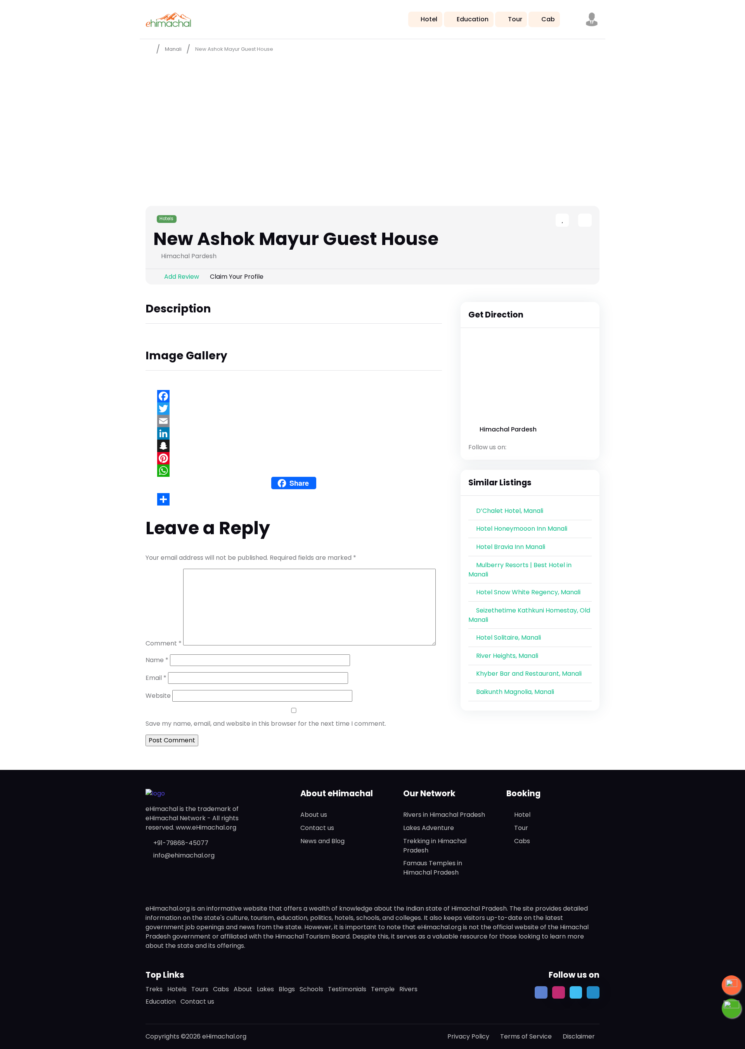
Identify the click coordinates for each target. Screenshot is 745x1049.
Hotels (166, 219)
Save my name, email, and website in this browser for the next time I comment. (266, 723)
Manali (173, 49)
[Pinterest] (293, 458)
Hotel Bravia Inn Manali (510, 546)
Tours (199, 989)
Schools (311, 989)
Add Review (181, 276)
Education (473, 19)
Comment (164, 643)
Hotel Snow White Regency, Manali (528, 592)
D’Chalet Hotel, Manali (509, 510)
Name (157, 660)
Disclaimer (579, 1036)
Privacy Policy (468, 1036)
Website (158, 695)
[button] (591, 19)
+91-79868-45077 (180, 843)
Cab (548, 19)
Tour (515, 19)
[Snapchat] (293, 446)
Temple (383, 989)
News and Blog (322, 841)
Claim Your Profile (236, 276)
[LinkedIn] (293, 433)
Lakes (265, 989)
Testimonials (347, 989)
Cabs (522, 841)
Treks (154, 989)
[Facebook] (293, 396)
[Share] (293, 499)
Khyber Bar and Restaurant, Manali (529, 673)
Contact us (317, 827)
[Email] (293, 421)
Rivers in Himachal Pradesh (444, 814)
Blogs (287, 989)
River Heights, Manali (507, 655)
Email (156, 677)
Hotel (429, 19)
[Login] (571, 220)
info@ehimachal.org (184, 855)
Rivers (408, 989)
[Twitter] (293, 408)
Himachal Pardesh (508, 429)
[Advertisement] (372, 116)
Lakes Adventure (428, 827)
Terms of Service (526, 1036)
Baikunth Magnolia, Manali (515, 691)
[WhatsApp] (293, 470)
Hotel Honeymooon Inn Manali (521, 528)
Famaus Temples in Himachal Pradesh (432, 868)
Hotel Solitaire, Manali (508, 637)
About (243, 989)
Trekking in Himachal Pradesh (434, 846)
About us (313, 814)
